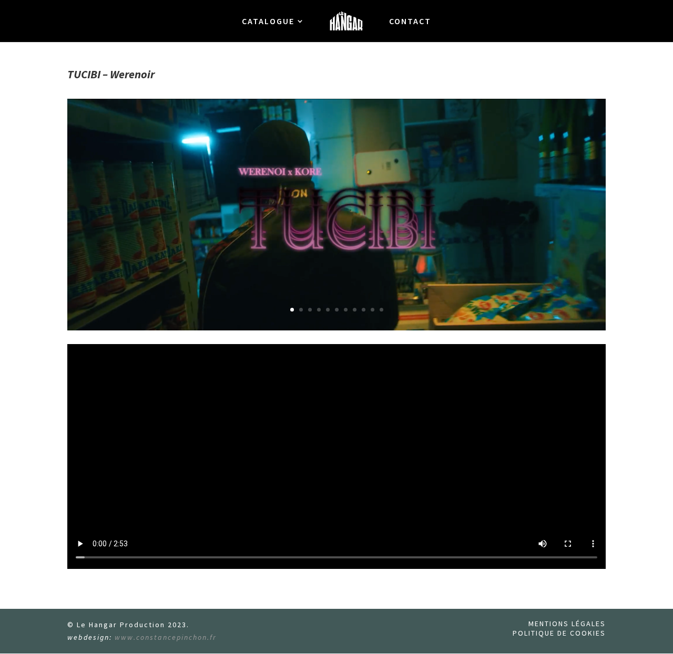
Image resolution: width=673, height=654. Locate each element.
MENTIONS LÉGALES (567, 623)
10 (372, 310)
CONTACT (410, 21)
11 (381, 310)
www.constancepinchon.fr (166, 637)
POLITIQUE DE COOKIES (559, 633)
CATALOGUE (268, 21)
